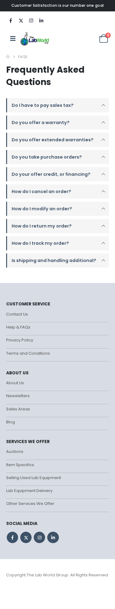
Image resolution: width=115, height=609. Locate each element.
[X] (21, 20)
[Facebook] (10, 20)
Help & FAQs (18, 327)
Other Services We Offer (30, 503)
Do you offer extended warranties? (53, 140)
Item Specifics (20, 465)
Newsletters (18, 396)
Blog (10, 422)
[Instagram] (31, 20)
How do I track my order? (40, 243)
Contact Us (17, 314)
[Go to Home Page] (8, 56)
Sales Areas (18, 409)
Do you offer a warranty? (41, 122)
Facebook (12, 537)
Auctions (14, 451)
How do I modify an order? (42, 209)
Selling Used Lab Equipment (33, 478)
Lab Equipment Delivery (29, 491)
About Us (15, 383)
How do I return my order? (42, 226)
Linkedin (53, 537)
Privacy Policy (19, 340)
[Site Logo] (35, 38)
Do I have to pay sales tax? (43, 105)
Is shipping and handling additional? (54, 260)
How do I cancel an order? (41, 191)
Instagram (39, 537)
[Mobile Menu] (13, 38)
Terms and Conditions (28, 353)
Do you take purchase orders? (47, 157)
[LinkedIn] (41, 20)
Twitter (26, 537)
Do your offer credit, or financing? (51, 174)
